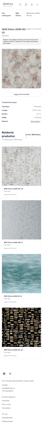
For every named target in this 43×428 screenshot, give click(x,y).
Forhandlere (6, 408)
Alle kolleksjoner (6, 14)
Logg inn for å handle (21, 94)
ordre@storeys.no (8, 388)
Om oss (4, 414)
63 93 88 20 (9, 391)
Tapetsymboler (7, 421)
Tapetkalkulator (7, 418)
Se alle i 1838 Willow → (33, 136)
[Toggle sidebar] (37, 4)
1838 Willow (18, 14)
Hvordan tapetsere (8, 397)
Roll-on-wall (6, 404)
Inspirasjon (6, 401)
